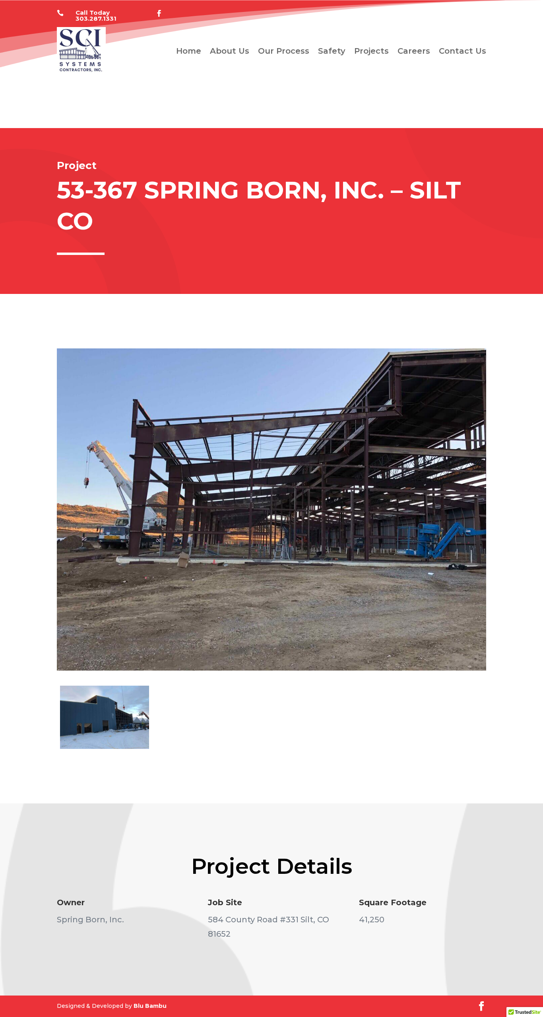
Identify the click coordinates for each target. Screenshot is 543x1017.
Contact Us (462, 51)
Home (188, 51)
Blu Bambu (150, 1005)
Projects (371, 51)
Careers (414, 51)
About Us (229, 51)
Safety (331, 51)
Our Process (283, 51)
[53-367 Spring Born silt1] (104, 749)
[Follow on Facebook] (159, 13)
